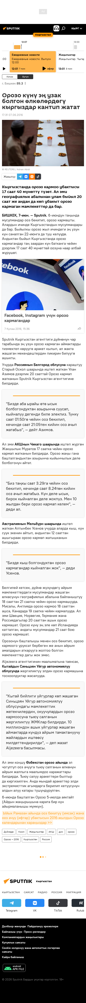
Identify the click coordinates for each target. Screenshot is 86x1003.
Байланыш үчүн (12, 931)
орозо (71, 831)
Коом (21, 831)
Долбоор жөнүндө (14, 926)
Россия (46, 839)
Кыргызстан (30, 839)
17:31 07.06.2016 (12, 115)
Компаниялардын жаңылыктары (23, 937)
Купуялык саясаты (13, 942)
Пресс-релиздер (35, 931)
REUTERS (10, 169)
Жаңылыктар (36, 831)
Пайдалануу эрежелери (42, 926)
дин (61, 831)
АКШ (51, 831)
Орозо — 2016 (11, 839)
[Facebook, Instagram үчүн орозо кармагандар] (43, 284)
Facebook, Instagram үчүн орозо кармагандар (36, 318)
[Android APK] (14, 968)
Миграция (73, 892)
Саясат (29, 892)
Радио (42, 892)
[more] (79, 328)
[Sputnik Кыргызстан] (12, 30)
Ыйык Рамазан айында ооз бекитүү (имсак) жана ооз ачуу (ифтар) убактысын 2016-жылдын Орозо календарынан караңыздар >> (43, 818)
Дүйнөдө (9, 831)
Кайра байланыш (13, 957)
